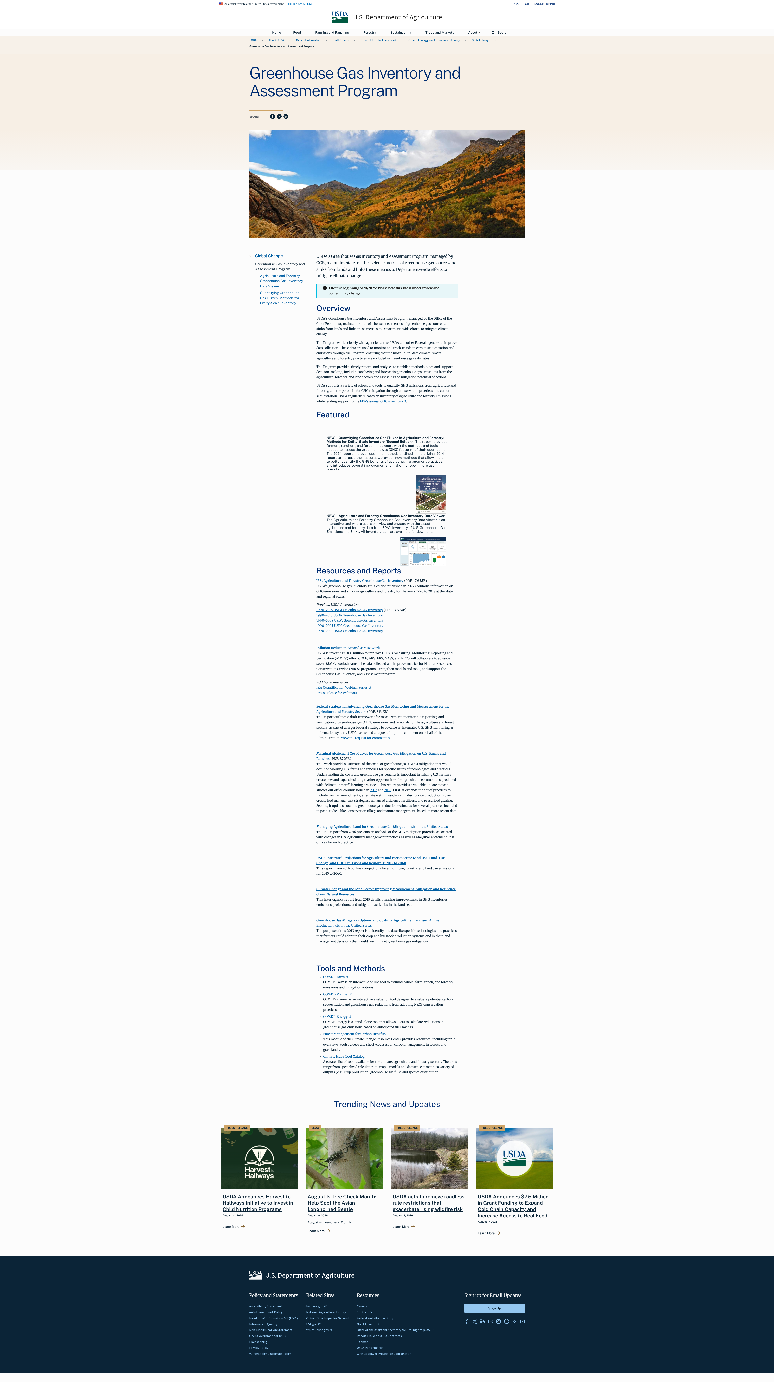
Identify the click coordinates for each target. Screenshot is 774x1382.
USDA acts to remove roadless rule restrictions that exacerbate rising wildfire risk (428, 1203)
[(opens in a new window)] (466, 1321)
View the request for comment (364, 738)
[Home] (340, 21)
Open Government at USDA (267, 1336)
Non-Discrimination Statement (271, 1330)
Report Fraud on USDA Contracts (379, 1336)
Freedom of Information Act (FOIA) (273, 1318)
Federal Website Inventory (375, 1318)
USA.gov (311, 1324)
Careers (362, 1306)
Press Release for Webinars (336, 693)
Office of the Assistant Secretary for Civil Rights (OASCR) (396, 1330)
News (516, 3)
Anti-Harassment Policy (265, 1312)
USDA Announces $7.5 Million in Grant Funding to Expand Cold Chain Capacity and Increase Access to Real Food (513, 1206)
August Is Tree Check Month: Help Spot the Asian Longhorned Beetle (342, 1203)
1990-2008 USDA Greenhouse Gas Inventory (350, 620)
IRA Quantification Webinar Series (342, 687)
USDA (253, 40)
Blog (527, 3)
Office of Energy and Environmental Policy (434, 40)
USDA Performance (370, 1348)
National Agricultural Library (326, 1312)
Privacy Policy (258, 1348)
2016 (387, 790)
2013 (373, 790)
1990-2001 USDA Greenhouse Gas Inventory (349, 631)
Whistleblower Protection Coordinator (384, 1354)
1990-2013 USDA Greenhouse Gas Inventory (349, 615)
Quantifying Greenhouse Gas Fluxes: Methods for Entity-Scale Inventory (280, 298)
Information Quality (263, 1324)
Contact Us (364, 1312)
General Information (308, 40)
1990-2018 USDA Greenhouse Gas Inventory (349, 610)
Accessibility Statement (265, 1306)
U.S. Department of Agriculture (397, 17)
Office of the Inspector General (327, 1318)
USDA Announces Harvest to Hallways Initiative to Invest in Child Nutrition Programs (258, 1203)
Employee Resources (544, 3)
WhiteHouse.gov (317, 1330)
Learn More (231, 1227)
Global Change (481, 40)
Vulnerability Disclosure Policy (270, 1354)
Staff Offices (341, 40)
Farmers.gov (314, 1306)
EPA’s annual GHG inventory (381, 401)
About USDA (276, 40)
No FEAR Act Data (369, 1324)
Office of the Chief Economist (378, 40)
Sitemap (362, 1342)
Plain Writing (258, 1342)
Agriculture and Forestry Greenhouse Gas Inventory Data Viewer (281, 281)
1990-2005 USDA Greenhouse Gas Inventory (349, 626)
